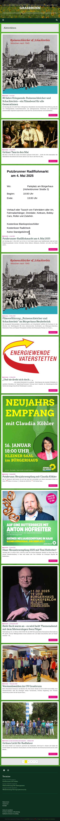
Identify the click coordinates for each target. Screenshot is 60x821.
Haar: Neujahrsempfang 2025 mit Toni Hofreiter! (29, 550)
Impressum (5, 804)
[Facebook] (4, 770)
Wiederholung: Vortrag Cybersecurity (14, 789)
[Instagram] (8, 770)
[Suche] (57, 20)
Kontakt (4, 805)
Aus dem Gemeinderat (13, 740)
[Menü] (3, 20)
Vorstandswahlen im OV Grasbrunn (22, 686)
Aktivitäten (6, 95)
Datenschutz (5, 802)
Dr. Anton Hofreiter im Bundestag (11, 812)
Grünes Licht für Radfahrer (17, 743)
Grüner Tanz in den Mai (15, 152)
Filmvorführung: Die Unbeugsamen (13, 785)
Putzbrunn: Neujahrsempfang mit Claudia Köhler (29, 476)
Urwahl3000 (26, 819)
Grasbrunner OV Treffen (10, 781)
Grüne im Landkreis (7, 810)
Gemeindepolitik (22, 740)
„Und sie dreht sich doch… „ (17, 379)
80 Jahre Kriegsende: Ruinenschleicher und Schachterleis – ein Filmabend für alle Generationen (26, 101)
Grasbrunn (30, 8)
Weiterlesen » (53, 115)
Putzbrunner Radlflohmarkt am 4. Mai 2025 (26, 238)
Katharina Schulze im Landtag (10, 813)
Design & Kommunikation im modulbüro (46, 819)
